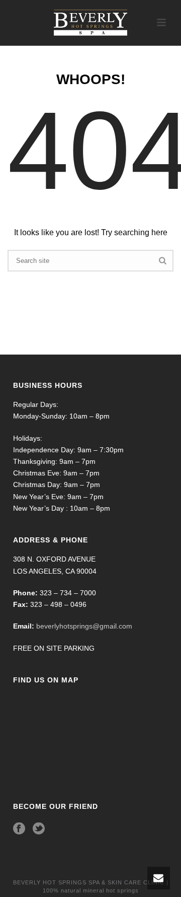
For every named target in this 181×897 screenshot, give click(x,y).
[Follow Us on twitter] (39, 829)
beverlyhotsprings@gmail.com (84, 626)
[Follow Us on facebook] (19, 829)
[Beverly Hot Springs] (90, 22)
